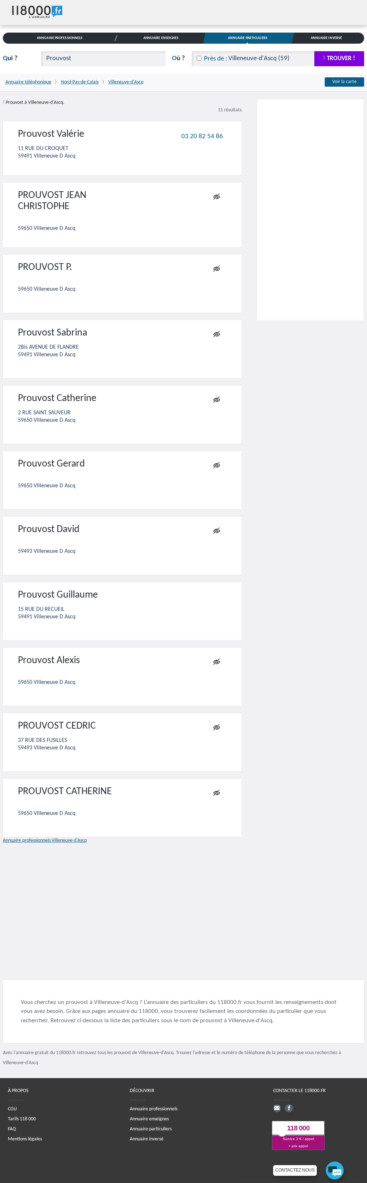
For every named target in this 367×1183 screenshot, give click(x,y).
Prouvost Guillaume (58, 595)
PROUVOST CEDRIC (57, 726)
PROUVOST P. (45, 267)
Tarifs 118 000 (22, 1119)
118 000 (298, 1128)
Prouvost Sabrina (52, 333)
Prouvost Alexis (49, 661)
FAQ (12, 1129)
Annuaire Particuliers (247, 38)
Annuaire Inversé (326, 38)
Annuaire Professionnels (59, 38)
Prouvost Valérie (51, 134)
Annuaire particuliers (151, 1129)
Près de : (215, 58)
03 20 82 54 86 (202, 136)
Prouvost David (49, 530)
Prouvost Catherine (57, 398)
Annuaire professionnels (153, 1109)
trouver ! (341, 58)
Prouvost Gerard (51, 464)
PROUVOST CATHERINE (65, 792)
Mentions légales (25, 1139)
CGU (12, 1109)
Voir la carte (344, 81)
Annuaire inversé (146, 1139)
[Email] (277, 1108)
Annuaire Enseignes (161, 38)
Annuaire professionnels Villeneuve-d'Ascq (45, 840)
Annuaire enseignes (149, 1119)
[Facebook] (289, 1108)
